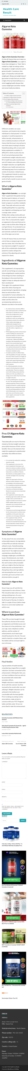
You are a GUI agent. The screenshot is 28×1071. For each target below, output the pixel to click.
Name (4, 782)
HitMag (17, 1069)
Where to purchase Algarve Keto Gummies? (13, 104)
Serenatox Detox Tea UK (10, 998)
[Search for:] (14, 820)
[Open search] (24, 20)
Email (4, 789)
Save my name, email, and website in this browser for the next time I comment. (12, 808)
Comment (5, 761)
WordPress (10, 1069)
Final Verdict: (10, 107)
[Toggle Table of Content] (23, 93)
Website (4, 796)
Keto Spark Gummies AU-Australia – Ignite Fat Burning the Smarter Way (14, 726)
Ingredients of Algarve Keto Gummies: (12, 97)
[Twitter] (23, 4)
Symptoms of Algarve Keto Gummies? (14, 101)
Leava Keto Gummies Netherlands (11, 733)
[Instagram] (25, 4)
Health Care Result (11, 10)
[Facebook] (22, 4)
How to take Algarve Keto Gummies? (15, 102)
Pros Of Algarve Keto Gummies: (11, 99)
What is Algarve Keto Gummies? (13, 95)
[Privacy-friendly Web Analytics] (5, 993)
